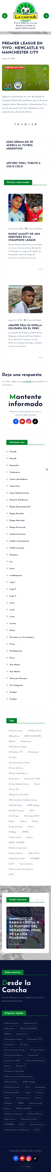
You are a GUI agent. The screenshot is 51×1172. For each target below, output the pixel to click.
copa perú (14, 779)
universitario (27, 864)
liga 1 (12, 821)
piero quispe (15, 837)
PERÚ (26, 832)
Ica (11, 562)
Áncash (13, 452)
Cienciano (34, 752)
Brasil (12, 741)
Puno (12, 658)
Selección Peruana (18, 678)
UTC (12, 875)
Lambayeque (16, 575)
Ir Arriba (26, 1167)
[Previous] (38, 899)
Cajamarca (15, 472)
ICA (32, 811)
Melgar (13, 832)
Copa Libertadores (18, 479)
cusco (37, 784)
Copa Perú (15, 486)
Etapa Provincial (17, 527)
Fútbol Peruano (17, 811)
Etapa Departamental (20, 507)
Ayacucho (14, 465)
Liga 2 (13, 589)
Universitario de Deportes (22, 869)
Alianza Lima (16, 731)
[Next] (42, 899)
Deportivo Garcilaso (19, 795)
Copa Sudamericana (19, 493)
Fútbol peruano (17, 548)
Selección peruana (18, 848)
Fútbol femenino (17, 534)
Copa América (16, 768)
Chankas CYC (16, 752)
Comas (13, 757)
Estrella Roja (16, 805)
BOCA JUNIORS (33, 736)
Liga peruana (16, 827)
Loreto (13, 624)
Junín (12, 569)
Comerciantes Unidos (20, 763)
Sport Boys (35, 853)
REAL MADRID (17, 843)
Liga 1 (12, 582)
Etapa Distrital (17, 514)
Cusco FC (14, 789)
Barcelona (14, 736)
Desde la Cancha (16, 987)
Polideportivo (16, 651)
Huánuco (14, 555)
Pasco (12, 630)
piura (30, 837)
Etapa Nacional (17, 520)
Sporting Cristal (17, 859)
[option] (25, 928)
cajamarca (26, 741)
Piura (12, 644)
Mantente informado (25, 401)
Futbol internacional (19, 541)
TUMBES (35, 859)
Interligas (14, 816)
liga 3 (36, 821)
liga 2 (24, 821)
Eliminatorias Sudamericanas (23, 800)
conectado (27, 382)
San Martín (15, 665)
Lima (12, 603)
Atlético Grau (35, 731)
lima (31, 827)
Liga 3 (13, 596)
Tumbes (13, 692)
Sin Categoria (16, 685)
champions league (18, 747)
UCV (12, 864)
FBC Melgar (34, 805)
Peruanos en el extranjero (22, 637)
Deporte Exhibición (19, 500)
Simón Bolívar (16, 853)
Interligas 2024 (32, 816)
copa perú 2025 (33, 779)
